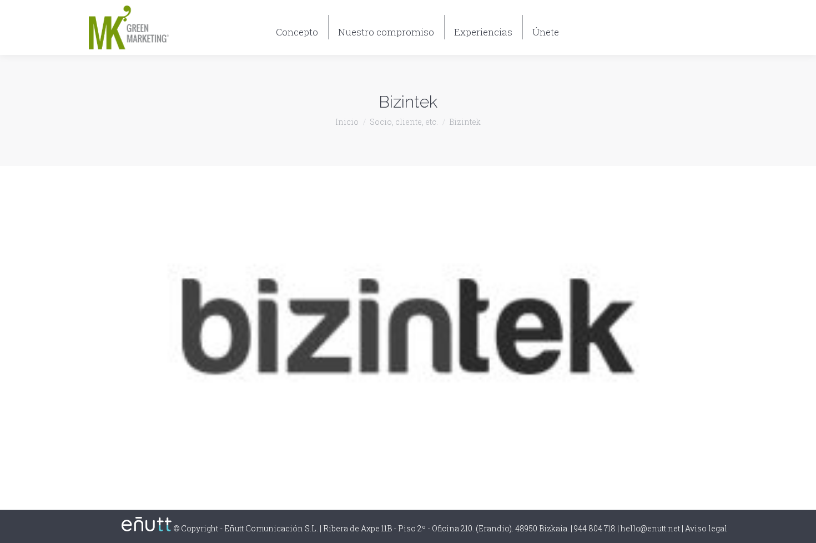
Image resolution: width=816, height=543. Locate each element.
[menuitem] (297, 27)
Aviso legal (706, 528)
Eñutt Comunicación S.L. (271, 528)
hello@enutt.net (650, 528)
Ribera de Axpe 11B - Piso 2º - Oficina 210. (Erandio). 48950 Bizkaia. (446, 528)
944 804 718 (696, 33)
